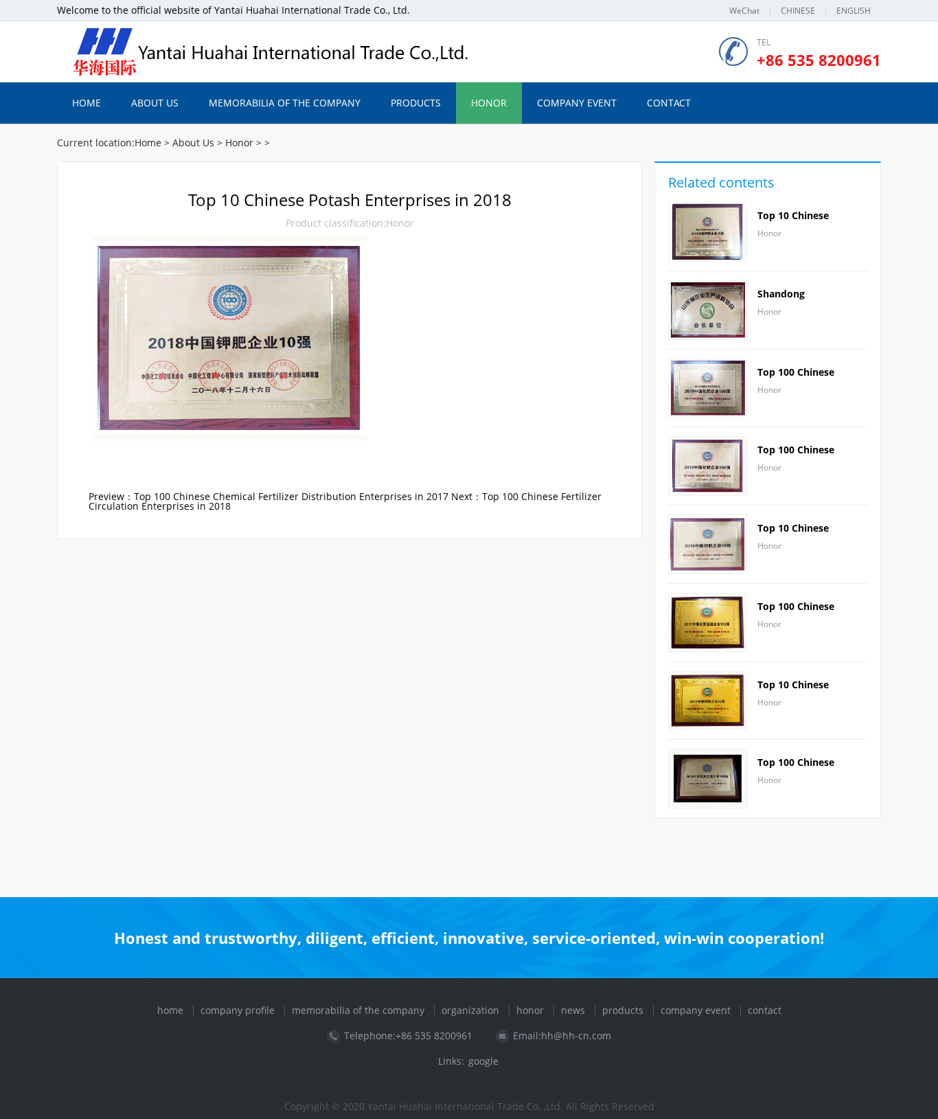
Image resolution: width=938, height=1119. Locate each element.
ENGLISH (853, 10)
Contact (669, 102)
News (573, 1010)
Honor (489, 102)
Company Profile (238, 1010)
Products (416, 102)
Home (86, 102)
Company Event (577, 102)
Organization (470, 1010)
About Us (155, 102)
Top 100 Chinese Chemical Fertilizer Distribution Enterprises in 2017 (291, 496)
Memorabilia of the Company (285, 102)
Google (483, 1061)
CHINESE (798, 10)
